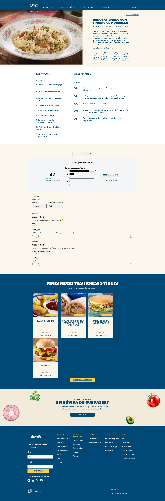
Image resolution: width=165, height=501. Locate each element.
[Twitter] (37, 480)
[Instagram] (33, 480)
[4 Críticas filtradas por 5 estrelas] (82, 171)
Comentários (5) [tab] (77, 153)
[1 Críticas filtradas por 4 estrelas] (82, 174)
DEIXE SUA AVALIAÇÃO (110, 175)
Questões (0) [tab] (88, 153)
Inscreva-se (106, 7)
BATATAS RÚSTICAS (45, 321)
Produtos (47, 7)
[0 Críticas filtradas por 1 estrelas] (82, 185)
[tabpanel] (83, 212)
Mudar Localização (121, 493)
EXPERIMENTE (82, 415)
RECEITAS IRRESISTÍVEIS (67, 7)
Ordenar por (34, 202)
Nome (29, 452)
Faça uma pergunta (111, 180)
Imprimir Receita (132, 15)
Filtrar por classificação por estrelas (55, 202)
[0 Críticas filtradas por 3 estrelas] (82, 178)
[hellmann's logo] (34, 5)
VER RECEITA (44, 335)
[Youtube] (41, 480)
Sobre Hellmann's (89, 7)
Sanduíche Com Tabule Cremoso (100, 322)
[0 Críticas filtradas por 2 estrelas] (82, 181)
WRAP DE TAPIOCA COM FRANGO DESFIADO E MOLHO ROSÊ (73, 323)
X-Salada (45, 365)
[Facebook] (29, 480)
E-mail (30, 462)
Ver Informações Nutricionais (103, 48)
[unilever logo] (30, 491)
